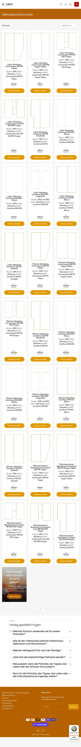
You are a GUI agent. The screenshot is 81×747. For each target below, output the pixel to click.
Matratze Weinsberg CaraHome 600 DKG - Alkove (66, 334)
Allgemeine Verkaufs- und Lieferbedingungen (15, 693)
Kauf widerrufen (7, 708)
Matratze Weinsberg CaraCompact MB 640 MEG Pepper (14, 323)
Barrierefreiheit (6, 703)
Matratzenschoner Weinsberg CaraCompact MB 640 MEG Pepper (14, 524)
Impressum (5, 698)
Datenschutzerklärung (8, 695)
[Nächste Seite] (46, 608)
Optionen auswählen (14, 91)
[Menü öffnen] (76, 4)
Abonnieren (73, 706)
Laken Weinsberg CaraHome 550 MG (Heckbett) (40, 134)
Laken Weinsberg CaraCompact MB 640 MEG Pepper (66, 54)
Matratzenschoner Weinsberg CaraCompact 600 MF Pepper (40, 467)
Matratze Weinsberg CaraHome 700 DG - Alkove (67, 399)
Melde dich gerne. (14, 596)
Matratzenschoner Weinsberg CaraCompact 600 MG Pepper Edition (67, 466)
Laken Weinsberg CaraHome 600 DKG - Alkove (66, 132)
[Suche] (61, 4)
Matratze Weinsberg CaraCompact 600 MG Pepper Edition (67, 264)
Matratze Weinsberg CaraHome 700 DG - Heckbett (14, 468)
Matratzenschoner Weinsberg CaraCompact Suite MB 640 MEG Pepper (40, 528)
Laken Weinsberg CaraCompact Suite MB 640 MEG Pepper (14, 123)
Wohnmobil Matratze (8, 706)
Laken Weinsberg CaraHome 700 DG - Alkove (67, 198)
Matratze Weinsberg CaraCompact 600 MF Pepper (40, 266)
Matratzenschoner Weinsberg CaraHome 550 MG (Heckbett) (66, 537)
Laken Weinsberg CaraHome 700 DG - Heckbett (14, 266)
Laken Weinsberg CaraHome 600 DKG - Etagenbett (40, 194)
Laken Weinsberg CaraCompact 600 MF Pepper (14, 66)
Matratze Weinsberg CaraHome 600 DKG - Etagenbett (40, 396)
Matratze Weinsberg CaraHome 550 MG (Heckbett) (40, 335)
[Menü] (77, 726)
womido (37, 734)
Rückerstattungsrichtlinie (9, 701)
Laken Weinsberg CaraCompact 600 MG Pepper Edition (40, 65)
